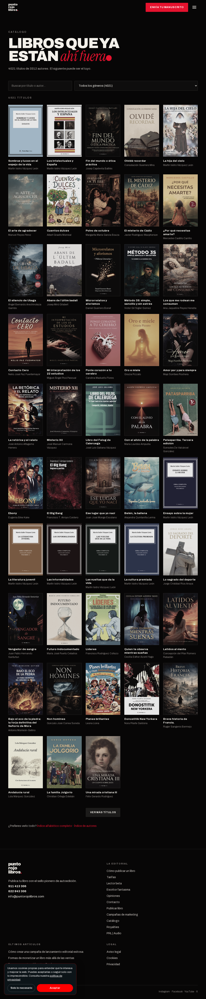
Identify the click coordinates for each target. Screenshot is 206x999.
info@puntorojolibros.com (26, 896)
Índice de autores (85, 825)
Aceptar (55, 988)
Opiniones (113, 895)
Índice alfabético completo (54, 825)
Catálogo (113, 920)
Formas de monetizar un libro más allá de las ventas (41, 958)
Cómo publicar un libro (121, 870)
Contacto (113, 902)
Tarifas (111, 877)
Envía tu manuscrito (167, 7)
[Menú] (194, 7)
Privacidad (113, 964)
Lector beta (114, 883)
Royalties (113, 927)
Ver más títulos (103, 812)
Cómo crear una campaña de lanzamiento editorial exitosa (45, 951)
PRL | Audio (114, 933)
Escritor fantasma (118, 889)
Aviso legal (114, 951)
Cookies (112, 958)
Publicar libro (115, 908)
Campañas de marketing (122, 914)
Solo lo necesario (21, 988)
